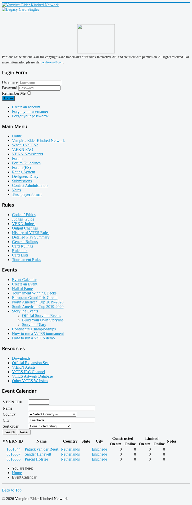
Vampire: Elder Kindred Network (38, 140)
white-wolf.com (52, 62)
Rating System (23, 172)
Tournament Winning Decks (34, 293)
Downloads (21, 358)
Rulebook (20, 251)
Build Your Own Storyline (43, 320)
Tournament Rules (26, 259)
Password (10, 88)
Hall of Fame (22, 288)
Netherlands (70, 449)
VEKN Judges (23, 224)
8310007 (13, 454)
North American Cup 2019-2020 (38, 302)
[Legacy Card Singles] (20, 9)
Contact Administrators (30, 185)
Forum (17, 158)
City (6, 420)
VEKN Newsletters (27, 154)
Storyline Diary (34, 324)
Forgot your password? (30, 116)
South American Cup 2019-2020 (38, 306)
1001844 (13, 449)
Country (9, 414)
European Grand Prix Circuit (35, 297)
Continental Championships (34, 329)
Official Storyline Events (41, 315)
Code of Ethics (24, 215)
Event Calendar (24, 279)
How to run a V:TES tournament (38, 333)
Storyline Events (25, 311)
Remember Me (14, 93)
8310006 (13, 459)
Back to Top (12, 490)
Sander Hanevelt (38, 454)
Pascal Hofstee (36, 459)
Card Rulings (22, 246)
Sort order (10, 426)
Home (17, 136)
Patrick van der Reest (41, 449)
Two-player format (27, 194)
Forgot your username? (30, 111)
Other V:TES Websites (30, 381)
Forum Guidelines (26, 163)
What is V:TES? (25, 145)
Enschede (99, 449)
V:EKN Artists (23, 367)
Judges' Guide (23, 219)
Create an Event (24, 284)
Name (7, 408)
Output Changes (25, 228)
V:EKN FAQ (22, 149)
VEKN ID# (12, 402)
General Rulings (25, 242)
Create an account (26, 107)
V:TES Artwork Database (32, 376)
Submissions (22, 181)
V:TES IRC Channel (28, 372)
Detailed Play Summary (31, 237)
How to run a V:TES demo (33, 338)
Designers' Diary (25, 176)
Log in (8, 98)
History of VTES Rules (30, 233)
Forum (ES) (21, 167)
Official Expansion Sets (30, 363)
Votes (16, 190)
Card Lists (20, 255)
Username (10, 82)
